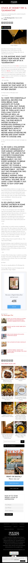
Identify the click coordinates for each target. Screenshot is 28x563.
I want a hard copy (14, 488)
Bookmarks (22, 523)
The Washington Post (10, 18)
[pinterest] (7, 23)
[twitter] (5, 23)
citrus (17, 65)
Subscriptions (6, 523)
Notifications (14, 523)
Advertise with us (7, 526)
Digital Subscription (14, 483)
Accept (23, 561)
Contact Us (21, 526)
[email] (12, 23)
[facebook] (2, 23)
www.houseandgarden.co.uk (19, 549)
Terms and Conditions (9, 529)
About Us (15, 526)
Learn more (16, 559)
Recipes (5, 19)
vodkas (2, 77)
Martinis (8, 71)
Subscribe (14, 306)
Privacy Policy (20, 529)
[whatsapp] (10, 23)
